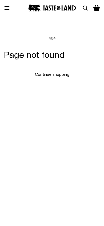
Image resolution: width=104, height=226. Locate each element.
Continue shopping (52, 75)
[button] (9, 8)
